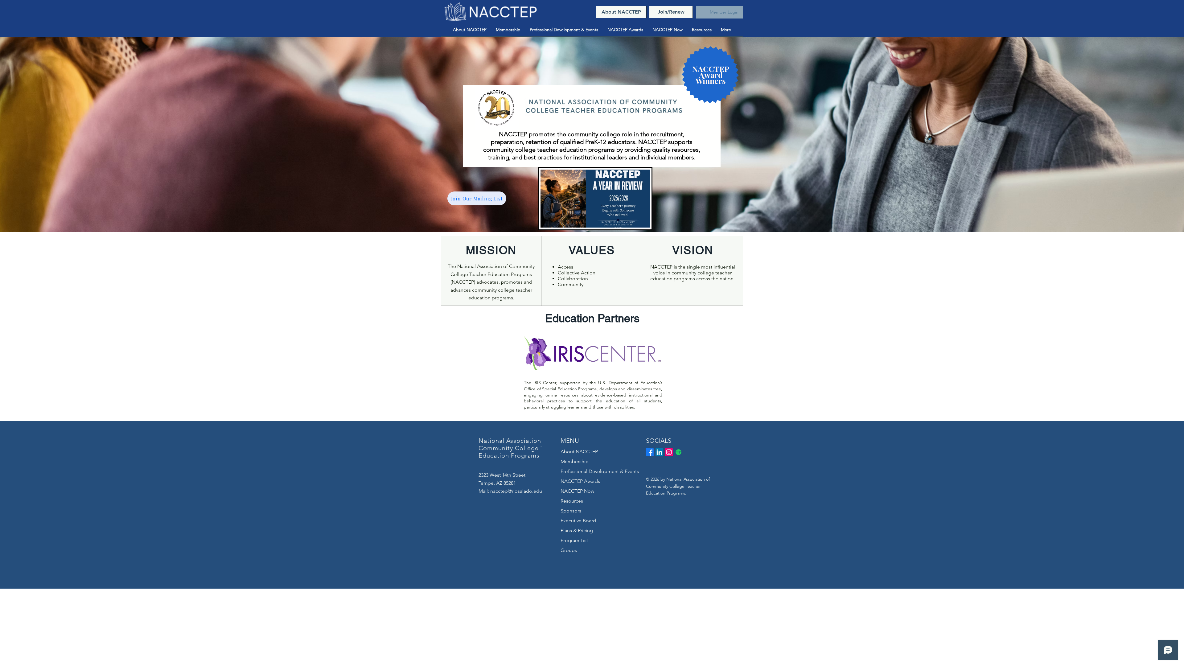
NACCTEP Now (577, 491)
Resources (572, 501)
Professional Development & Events (600, 471)
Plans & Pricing (577, 530)
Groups (569, 550)
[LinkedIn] (659, 452)
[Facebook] (650, 452)
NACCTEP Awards (580, 481)
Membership (575, 461)
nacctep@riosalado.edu (516, 491)
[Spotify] (678, 452)
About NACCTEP (579, 451)
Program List (574, 540)
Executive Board (578, 521)
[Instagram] (669, 452)
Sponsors (571, 511)
